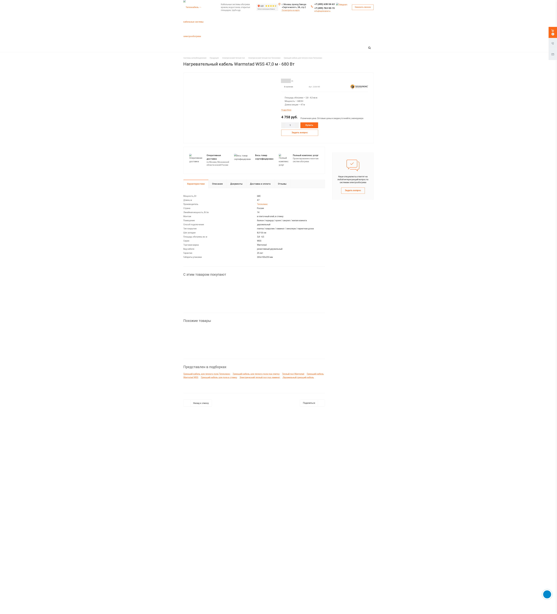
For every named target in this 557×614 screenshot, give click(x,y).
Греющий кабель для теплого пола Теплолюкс (206, 374)
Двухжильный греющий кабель (298, 377)
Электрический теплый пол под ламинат (260, 377)
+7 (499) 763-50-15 (324, 8)
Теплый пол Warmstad (293, 374)
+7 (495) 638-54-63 (324, 4)
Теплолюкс (262, 204)
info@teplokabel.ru (322, 11)
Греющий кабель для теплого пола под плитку (256, 374)
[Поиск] (369, 48)
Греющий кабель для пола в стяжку (219, 377)
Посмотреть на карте (291, 10)
